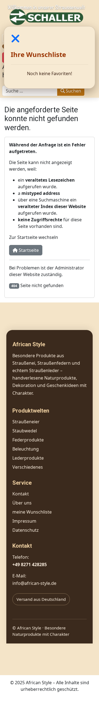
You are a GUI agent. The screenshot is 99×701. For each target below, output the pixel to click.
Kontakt (20, 494)
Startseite (28, 250)
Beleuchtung (25, 449)
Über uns (22, 503)
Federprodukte (28, 440)
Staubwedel (24, 431)
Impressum (24, 521)
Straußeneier (26, 422)
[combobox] (29, 91)
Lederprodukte (28, 458)
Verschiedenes (27, 467)
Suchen (73, 91)
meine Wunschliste (32, 512)
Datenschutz (25, 530)
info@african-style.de (34, 583)
